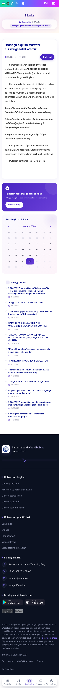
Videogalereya (9, 542)
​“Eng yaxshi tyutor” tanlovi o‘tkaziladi (25, 302)
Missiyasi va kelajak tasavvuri (17, 489)
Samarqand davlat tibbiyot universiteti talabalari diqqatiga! (26, 415)
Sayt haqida (7, 661)
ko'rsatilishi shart (49, 638)
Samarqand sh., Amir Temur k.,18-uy (27, 564)
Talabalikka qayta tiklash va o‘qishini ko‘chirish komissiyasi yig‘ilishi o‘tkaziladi (30, 312)
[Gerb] (7, 3)
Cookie (40, 661)
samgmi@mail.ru (16, 585)
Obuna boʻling (14, 204)
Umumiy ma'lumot (11, 483)
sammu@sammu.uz (18, 578)
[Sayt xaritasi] (17, 3)
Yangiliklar (7, 523)
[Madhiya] (12, 3)
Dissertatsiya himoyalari (14, 548)
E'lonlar (5, 530)
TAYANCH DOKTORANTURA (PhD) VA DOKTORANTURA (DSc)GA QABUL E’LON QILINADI (28, 337)
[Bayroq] (3, 3)
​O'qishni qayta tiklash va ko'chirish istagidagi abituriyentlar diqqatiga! (29, 391)
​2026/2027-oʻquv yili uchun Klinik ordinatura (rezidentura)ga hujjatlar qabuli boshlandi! (29, 403)
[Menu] (54, 3)
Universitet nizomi (11, 501)
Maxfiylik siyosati (25, 661)
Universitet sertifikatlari (13, 507)
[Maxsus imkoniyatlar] (23, 3)
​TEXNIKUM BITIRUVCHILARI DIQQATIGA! (28, 361)
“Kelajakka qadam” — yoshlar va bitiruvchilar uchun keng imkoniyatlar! (29, 350)
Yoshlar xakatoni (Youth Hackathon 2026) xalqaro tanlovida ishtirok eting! (28, 371)
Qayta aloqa (8, 669)
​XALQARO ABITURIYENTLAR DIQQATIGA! (28, 381)
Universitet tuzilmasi (12, 495)
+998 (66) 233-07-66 (19, 571)
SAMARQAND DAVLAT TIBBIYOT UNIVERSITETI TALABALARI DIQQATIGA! (28, 324)
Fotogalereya (8, 536)
